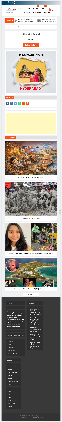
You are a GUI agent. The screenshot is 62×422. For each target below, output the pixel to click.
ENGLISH (47, 11)
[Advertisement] (31, 123)
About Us (10, 341)
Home (21, 8)
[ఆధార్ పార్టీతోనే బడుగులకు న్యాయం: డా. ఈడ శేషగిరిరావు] (31, 20)
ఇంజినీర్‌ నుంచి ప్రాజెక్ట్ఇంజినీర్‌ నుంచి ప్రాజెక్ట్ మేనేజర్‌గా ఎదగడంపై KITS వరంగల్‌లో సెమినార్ (19, 21)
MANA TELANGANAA (13, 382)
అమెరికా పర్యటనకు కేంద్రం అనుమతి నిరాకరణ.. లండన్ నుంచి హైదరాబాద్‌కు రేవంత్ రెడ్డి (35, 311)
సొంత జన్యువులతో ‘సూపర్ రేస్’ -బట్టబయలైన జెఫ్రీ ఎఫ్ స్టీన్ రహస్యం (31, 289)
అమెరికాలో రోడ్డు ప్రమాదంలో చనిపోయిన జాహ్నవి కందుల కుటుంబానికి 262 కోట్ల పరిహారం (31, 253)
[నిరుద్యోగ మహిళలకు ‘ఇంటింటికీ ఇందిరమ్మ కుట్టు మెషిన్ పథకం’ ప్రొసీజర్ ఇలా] (56, 20)
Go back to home (31, 45)
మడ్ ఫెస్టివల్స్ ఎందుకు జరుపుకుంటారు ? (31, 218)
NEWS (43, 7)
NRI (48, 8)
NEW (9, 388)
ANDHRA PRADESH (13, 366)
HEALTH (27, 8)
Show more (31, 294)
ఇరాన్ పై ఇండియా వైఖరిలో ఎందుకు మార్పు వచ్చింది (31, 177)
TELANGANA (11, 404)
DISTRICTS (10, 369)
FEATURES (35, 7)
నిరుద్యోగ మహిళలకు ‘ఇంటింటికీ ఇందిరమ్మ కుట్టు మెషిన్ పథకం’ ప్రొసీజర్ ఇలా (35, 336)
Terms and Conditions (13, 354)
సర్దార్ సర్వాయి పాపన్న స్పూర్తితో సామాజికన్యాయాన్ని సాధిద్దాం (35, 345)
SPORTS (10, 397)
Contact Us (10, 344)
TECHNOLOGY (12, 400)
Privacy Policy (11, 350)
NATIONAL (27, 12)
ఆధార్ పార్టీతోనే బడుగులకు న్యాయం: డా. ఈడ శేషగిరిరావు (42, 20)
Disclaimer (10, 347)
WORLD (30, 174)
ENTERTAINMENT (37, 12)
